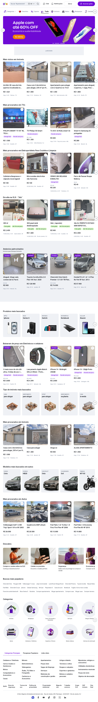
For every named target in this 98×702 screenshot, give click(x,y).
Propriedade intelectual (47, 686)
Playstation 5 (49, 587)
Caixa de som (58, 587)
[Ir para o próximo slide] (96, 81)
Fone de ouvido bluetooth (10, 591)
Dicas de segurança (11, 686)
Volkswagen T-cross (29, 584)
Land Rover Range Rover (56, 584)
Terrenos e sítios (66, 664)
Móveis (24, 660)
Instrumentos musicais (86, 669)
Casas (5, 679)
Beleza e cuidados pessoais (66, 675)
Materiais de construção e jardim (48, 675)
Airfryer (41, 587)
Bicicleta (32, 591)
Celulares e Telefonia (10, 660)
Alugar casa (79, 591)
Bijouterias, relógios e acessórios (86, 661)
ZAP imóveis (84, 686)
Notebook (67, 587)
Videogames (26, 667)
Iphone (23, 587)
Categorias (10, 11)
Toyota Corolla (81, 584)
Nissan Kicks (91, 584)
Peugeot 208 (17, 584)
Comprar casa (69, 591)
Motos (5, 669)
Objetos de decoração (86, 676)
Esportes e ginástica (67, 671)
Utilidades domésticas (86, 666)
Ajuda (5, 686)
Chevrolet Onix (7, 584)
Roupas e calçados (66, 667)
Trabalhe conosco (67, 686)
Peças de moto (83, 673)
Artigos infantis (65, 660)
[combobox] (24, 4)
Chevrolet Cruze (15, 587)
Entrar (70, 4)
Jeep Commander (41, 584)
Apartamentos (46, 660)
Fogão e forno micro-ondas (79, 587)
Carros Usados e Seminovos (9, 665)
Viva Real (91, 686)
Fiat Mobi (6, 587)
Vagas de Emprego (47, 667)
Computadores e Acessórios (9, 674)
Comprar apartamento (43, 591)
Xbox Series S (24, 591)
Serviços (44, 671)
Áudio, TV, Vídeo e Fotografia (28, 672)
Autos (67, 11)
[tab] (12, 653)
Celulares (91, 11)
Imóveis (57, 11)
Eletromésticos (27, 664)
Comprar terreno (89, 591)
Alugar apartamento (57, 591)
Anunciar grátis (88, 4)
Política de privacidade (33, 686)
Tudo (47, 11)
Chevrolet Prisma (70, 584)
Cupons (36, 11)
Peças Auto (45, 664)
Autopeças (78, 11)
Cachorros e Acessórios (26, 677)
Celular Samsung (32, 587)
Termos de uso (23, 686)
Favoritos (25, 11)
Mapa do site (59, 686)
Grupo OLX (77, 686)
